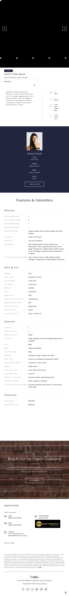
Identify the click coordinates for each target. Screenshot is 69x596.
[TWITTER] (32, 589)
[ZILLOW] (46, 589)
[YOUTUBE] (36, 589)
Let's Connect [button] (34, 480)
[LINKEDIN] (27, 589)
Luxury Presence (46, 580)
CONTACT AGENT (34, 184)
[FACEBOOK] (23, 589)
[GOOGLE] (41, 589)
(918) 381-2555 (34, 166)
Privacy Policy (42, 584)
